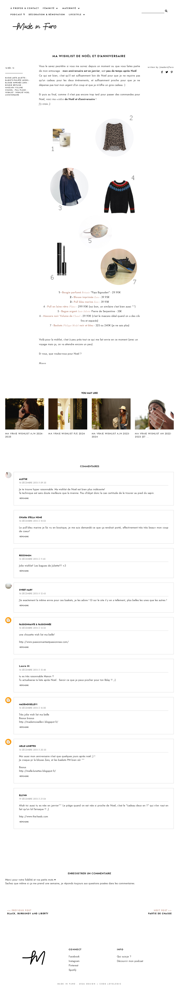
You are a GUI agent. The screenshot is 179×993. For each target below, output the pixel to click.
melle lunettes (27, 746)
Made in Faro (67, 984)
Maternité (69, 8)
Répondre (24, 498)
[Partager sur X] (167, 72)
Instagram (74, 961)
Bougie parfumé (76, 292)
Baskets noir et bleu (73, 325)
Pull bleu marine (86, 302)
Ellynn (23, 795)
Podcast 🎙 (17, 14)
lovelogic (114, 984)
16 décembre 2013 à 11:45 (32, 559)
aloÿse (23, 479)
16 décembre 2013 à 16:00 (32, 708)
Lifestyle (75, 14)
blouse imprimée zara (16, 83)
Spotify (72, 970)
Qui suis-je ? (124, 956)
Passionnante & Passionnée (35, 624)
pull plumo (20, 90)
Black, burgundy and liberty (28, 913)
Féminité (49, 8)
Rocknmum (25, 555)
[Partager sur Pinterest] (172, 72)
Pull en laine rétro (61, 306)
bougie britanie (13, 85)
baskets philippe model (17, 80)
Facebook (74, 956)
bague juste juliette (15, 78)
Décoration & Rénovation (47, 14)
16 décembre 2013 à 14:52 (32, 628)
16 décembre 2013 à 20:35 (32, 749)
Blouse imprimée (86, 297)
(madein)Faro (166, 67)
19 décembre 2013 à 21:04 (32, 798)
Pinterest (73, 965)
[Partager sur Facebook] (162, 72)
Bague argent (76, 311)
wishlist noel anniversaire (17, 93)
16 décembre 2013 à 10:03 (32, 521)
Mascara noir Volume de (61, 316)
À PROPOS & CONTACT (24, 8)
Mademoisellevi (28, 704)
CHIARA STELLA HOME (30, 517)
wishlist (9, 92)
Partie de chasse (160, 913)
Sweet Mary (26, 589)
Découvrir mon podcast (130, 961)
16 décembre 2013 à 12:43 (32, 593)
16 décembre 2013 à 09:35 (32, 482)
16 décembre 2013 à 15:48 (32, 669)
